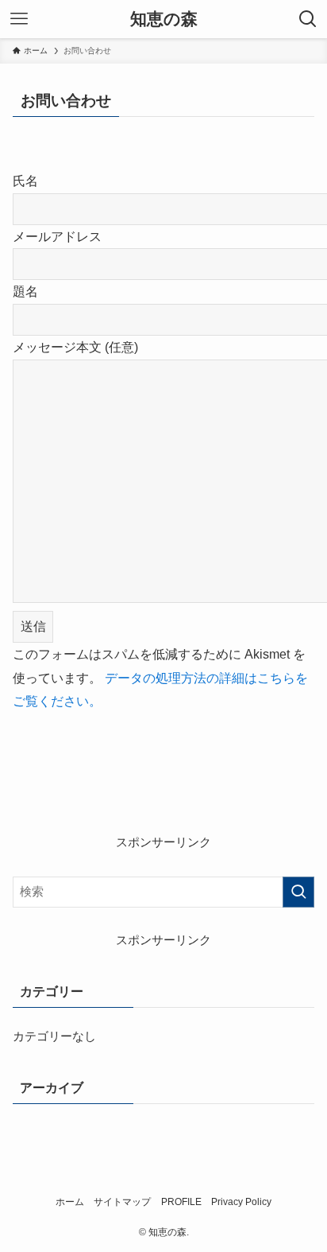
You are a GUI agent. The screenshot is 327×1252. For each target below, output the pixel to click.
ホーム (70, 1201)
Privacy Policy (241, 1201)
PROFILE (181, 1201)
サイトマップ (122, 1201)
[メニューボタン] (19, 19)
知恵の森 (164, 19)
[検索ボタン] (308, 19)
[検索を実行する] (298, 892)
